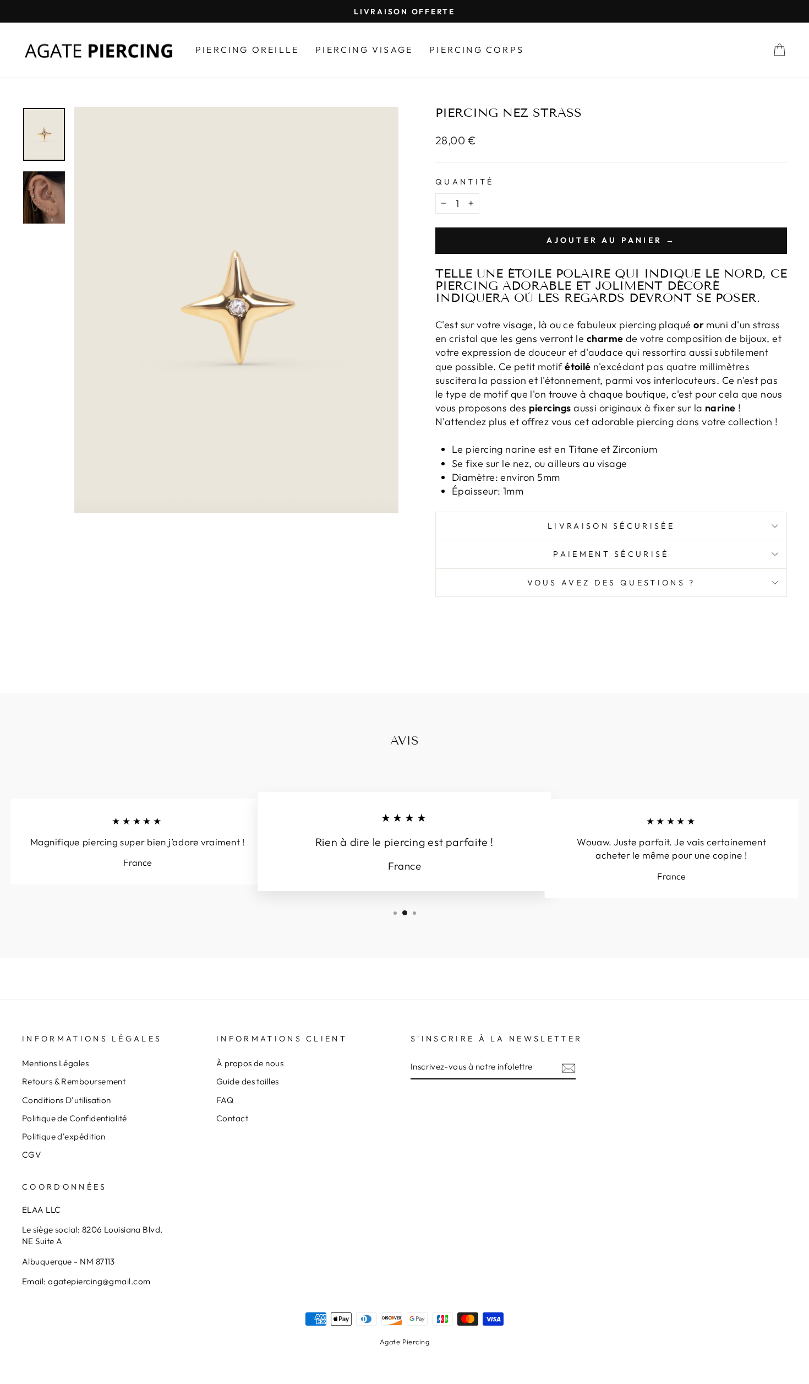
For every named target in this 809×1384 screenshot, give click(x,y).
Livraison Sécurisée (611, 526)
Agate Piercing (404, 1341)
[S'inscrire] (568, 1067)
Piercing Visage (364, 49)
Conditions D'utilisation (66, 1100)
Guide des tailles (247, 1081)
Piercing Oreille (247, 49)
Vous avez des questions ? (611, 583)
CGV (31, 1154)
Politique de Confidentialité (74, 1118)
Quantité (464, 182)
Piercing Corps (476, 49)
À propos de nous (249, 1063)
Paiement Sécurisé (611, 554)
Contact (232, 1118)
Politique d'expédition (64, 1136)
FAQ (224, 1100)
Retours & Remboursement (73, 1081)
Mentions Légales (55, 1063)
